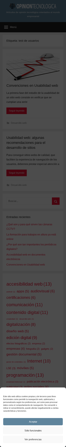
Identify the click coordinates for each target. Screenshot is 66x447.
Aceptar (33, 421)
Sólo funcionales (33, 430)
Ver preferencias (33, 439)
